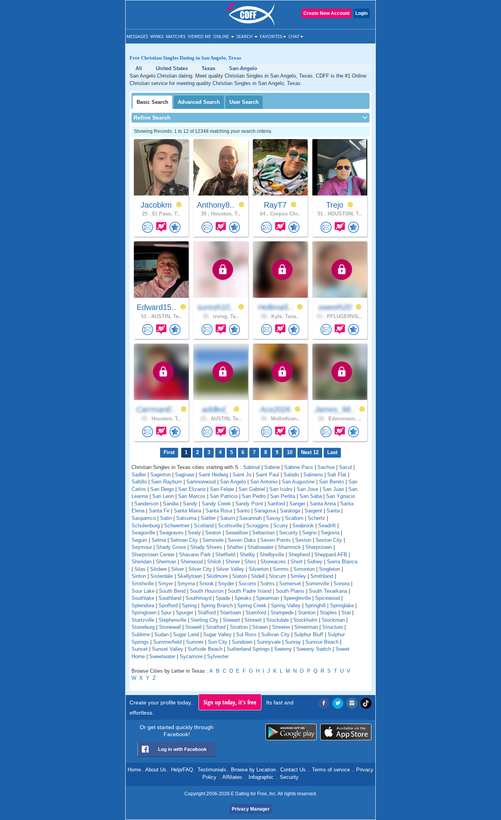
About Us (155, 770)
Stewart (231, 620)
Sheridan (141, 562)
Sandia (170, 504)
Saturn (227, 518)
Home (134, 770)
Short (296, 562)
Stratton (239, 627)
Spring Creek (252, 605)
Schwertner (176, 526)
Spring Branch (217, 605)
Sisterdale (161, 576)
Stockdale (277, 620)
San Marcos (191, 496)
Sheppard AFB (330, 555)
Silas (140, 569)
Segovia (330, 533)
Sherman (166, 562)
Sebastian (263, 533)
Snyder (226, 583)
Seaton (213, 533)
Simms (281, 569)
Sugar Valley (217, 634)
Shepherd (299, 555)
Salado (291, 475)
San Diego (162, 489)
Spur (166, 612)
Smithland (321, 576)
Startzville (143, 620)
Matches (176, 36)
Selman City (184, 540)
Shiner (232, 562)
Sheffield (225, 555)
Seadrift (327, 526)
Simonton (304, 569)
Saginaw (184, 475)
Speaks (243, 598)
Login (361, 13)
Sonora (341, 583)
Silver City (200, 569)
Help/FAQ (182, 770)
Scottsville (230, 526)
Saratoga (290, 511)
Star (346, 612)
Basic (152, 102)
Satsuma (186, 518)
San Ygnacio (340, 496)
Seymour (142, 547)
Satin (166, 518)
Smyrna (186, 583)
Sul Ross (246, 634)
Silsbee (158, 569)
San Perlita (282, 496)
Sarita (333, 511)
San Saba (310, 496)
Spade (223, 598)
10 (289, 452)
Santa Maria (187, 511)
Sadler (139, 475)
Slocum (277, 576)
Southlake (143, 598)
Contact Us (293, 770)
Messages (137, 36)
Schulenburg (146, 526)
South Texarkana (328, 591)
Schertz (316, 518)
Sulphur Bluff (308, 634)
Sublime (141, 634)
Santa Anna (323, 504)
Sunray (293, 642)
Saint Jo (241, 475)
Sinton (139, 576)
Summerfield (167, 642)
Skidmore (217, 576)
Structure (332, 627)
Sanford (276, 504)
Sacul (345, 467)
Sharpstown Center (153, 555)
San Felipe (222, 489)
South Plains (290, 591)
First (169, 452)
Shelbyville (272, 555)
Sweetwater (162, 656)
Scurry (280, 526)
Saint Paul (267, 475)
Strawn (260, 627)
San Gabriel (251, 489)
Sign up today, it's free (230, 702)
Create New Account (326, 13)
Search (245, 36)
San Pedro (254, 496)
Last (332, 452)
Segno (309, 533)
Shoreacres (273, 562)
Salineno (313, 475)
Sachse (326, 467)
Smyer (165, 583)
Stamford (255, 612)
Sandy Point (249, 504)
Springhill (315, 605)
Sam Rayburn (166, 482)
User (244, 102)
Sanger (297, 504)
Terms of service (331, 770)
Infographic (261, 777)
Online (221, 36)
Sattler (208, 518)
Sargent (313, 511)
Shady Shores (206, 547)
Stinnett (253, 620)
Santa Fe (159, 511)
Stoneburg (143, 627)
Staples (328, 612)
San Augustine (298, 482)
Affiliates (232, 777)
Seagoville (143, 533)
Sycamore (191, 656)
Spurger (184, 612)
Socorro (247, 583)
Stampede (282, 612)
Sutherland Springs (248, 649)
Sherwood (191, 562)
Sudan (161, 634)
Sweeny (283, 649)
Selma (158, 540)
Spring (189, 605)
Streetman (306, 627)
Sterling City (204, 620)
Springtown (144, 612)
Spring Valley (286, 605)
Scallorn (294, 518)
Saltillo (139, 482)
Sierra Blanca (342, 562)
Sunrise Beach (322, 642)
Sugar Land (186, 634)
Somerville (317, 583)
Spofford (168, 605)
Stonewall (170, 627)
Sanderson (146, 504)
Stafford (207, 612)
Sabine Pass (298, 467)
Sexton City (328, 540)
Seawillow (236, 533)
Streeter (281, 627)
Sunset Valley (167, 649)
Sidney (315, 562)
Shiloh (214, 562)
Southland (170, 598)
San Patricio (224, 496)
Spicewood (327, 598)
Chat (293, 36)
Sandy (190, 504)
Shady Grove (171, 547)
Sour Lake (143, 591)
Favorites (271, 36)
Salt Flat (336, 475)
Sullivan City (275, 634)
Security (288, 533)
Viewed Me (199, 36)
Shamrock (289, 547)
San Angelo (233, 482)
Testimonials (212, 770)
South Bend (172, 591)
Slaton (239, 576)
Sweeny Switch (313, 649)
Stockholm (305, 620)
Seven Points (275, 540)
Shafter (235, 547)
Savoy (273, 518)
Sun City (217, 642)
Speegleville (297, 598)
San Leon (163, 496)
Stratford (215, 627)
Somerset (290, 583)
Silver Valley (230, 569)
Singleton (329, 569)
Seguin (139, 540)
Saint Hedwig (213, 475)
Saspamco (144, 518)
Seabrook (303, 526)
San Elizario (191, 489)
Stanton (306, 612)
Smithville (143, 583)
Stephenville (172, 620)
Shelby (247, 555)
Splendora (143, 605)
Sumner (195, 642)
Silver (177, 569)
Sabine (272, 467)
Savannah (250, 518)
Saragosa (265, 511)
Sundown (242, 642)
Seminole (212, 540)
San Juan (333, 489)
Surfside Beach (204, 649)
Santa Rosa (218, 511)
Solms (267, 583)
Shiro (250, 562)
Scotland (204, 526)
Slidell (258, 576)
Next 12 (310, 452)
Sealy (194, 533)
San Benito (331, 482)
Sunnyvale (269, 642)
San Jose (307, 489)
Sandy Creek (216, 504)
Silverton (259, 569)
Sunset (140, 649)
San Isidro (280, 489)
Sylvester (218, 656)
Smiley (298, 576)
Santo (243, 511)
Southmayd (198, 598)
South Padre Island (249, 591)
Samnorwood (201, 482)
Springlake (342, 605)
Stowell (193, 627)
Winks (157, 36)
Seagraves (171, 533)
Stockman (333, 620)
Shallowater (260, 547)
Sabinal (251, 467)
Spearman (267, 598)
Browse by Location (253, 770)
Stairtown (230, 612)
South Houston (206, 591)
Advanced (199, 102)
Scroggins (257, 526)
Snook (206, 583)
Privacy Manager (251, 809)
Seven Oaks (242, 540)
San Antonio (264, 482)
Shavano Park (195, 555)
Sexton (303, 540)
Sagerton (160, 475)
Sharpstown (318, 547)
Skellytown (189, 576)
